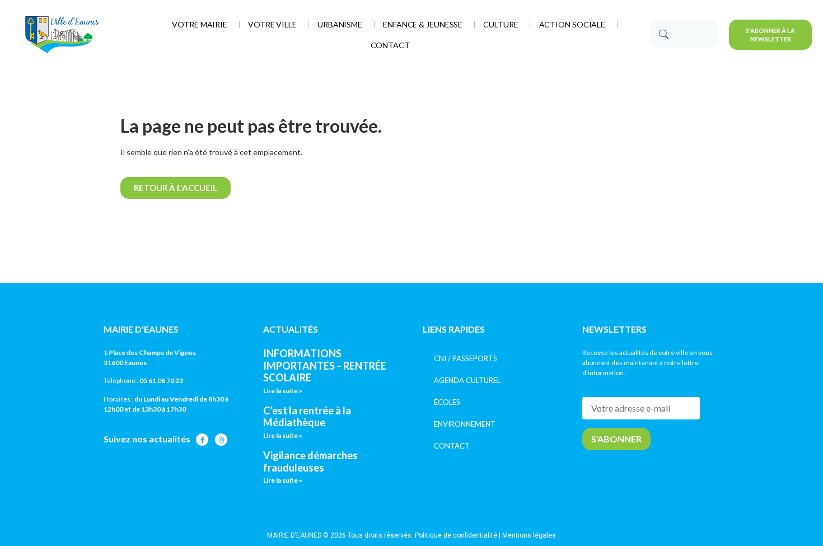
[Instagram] (221, 439)
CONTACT (452, 445)
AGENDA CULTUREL (467, 380)
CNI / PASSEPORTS (465, 358)
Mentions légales (529, 535)
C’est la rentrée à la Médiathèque (307, 416)
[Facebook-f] (202, 439)
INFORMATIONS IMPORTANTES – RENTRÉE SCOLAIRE (324, 365)
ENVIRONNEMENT (464, 423)
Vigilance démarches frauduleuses (310, 461)
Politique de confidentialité (456, 535)
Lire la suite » (282, 390)
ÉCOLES (447, 402)
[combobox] (684, 34)
